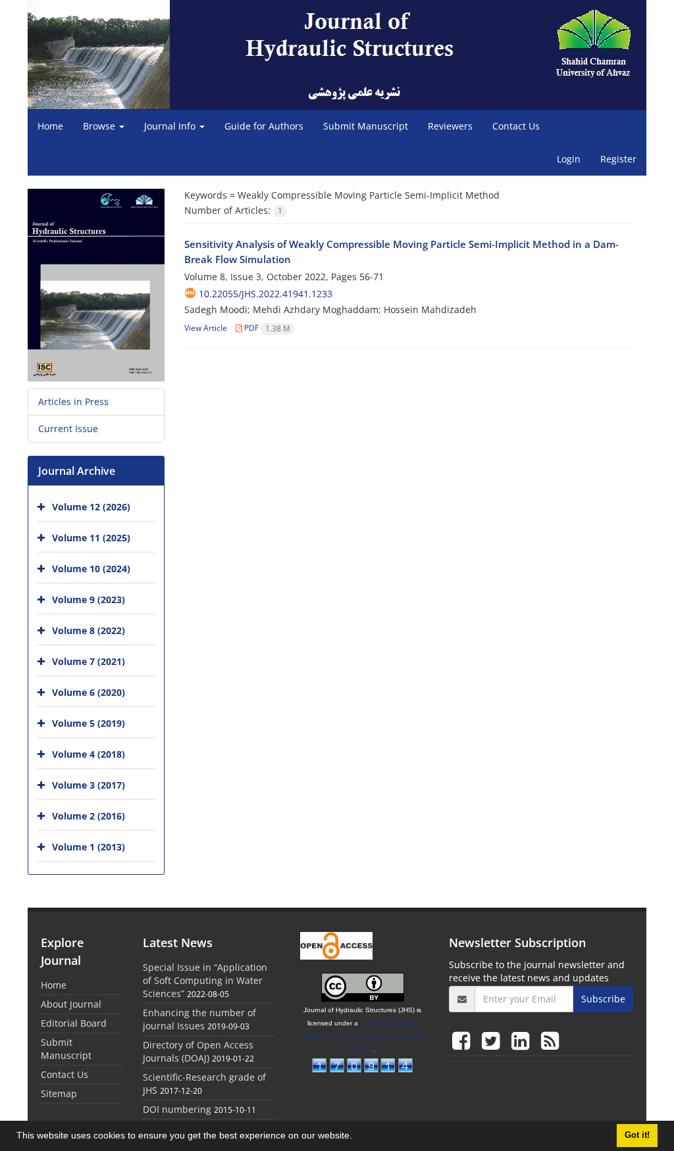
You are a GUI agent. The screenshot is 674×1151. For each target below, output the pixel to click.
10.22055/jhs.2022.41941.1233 (265, 293)
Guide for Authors (263, 126)
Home (50, 126)
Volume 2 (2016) (88, 816)
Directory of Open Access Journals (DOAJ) (198, 1051)
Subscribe (603, 998)
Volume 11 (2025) (91, 537)
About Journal (71, 1004)
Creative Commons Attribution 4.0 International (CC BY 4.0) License (362, 1036)
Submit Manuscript (365, 126)
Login (569, 159)
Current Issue (68, 428)
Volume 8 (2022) (88, 630)
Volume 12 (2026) (91, 507)
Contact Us (516, 126)
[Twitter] (493, 1040)
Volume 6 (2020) (88, 692)
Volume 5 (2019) (88, 723)
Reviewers (450, 126)
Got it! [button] (637, 1135)
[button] (357, 1137)
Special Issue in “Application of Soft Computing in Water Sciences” (205, 980)
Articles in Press (73, 401)
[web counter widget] (362, 1063)
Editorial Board (74, 1023)
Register (618, 159)
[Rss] (550, 1040)
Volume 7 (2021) (88, 661)
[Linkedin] (523, 1040)
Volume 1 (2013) (88, 847)
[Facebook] (464, 1040)
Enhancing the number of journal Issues (199, 1019)
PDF (266, 327)
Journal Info (171, 126)
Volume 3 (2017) (88, 785)
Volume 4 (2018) (88, 754)
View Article (205, 327)
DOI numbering (177, 1109)
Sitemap (59, 1093)
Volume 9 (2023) (88, 599)
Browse (100, 126)
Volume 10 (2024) (91, 568)
